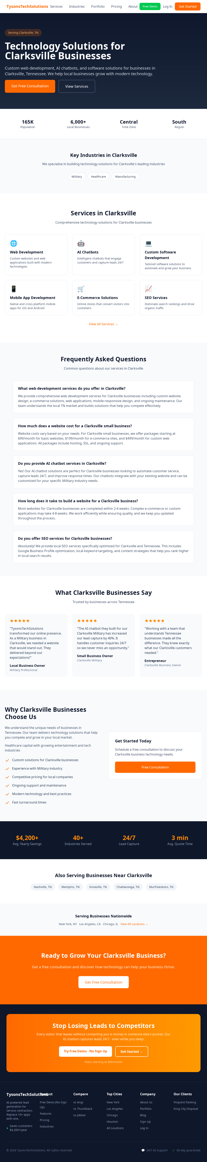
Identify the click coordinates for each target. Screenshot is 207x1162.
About (133, 6)
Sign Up (145, 1121)
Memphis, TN (70, 887)
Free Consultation (155, 767)
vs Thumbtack (82, 1109)
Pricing (116, 6)
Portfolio (98, 6)
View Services (76, 86)
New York (113, 1102)
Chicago (112, 1115)
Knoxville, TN (98, 887)
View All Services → (103, 324)
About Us (146, 1102)
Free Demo (150, 6)
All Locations (115, 1128)
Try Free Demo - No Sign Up (85, 1051)
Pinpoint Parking (185, 1102)
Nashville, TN (43, 887)
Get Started (187, 6)
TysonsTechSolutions (27, 6)
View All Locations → (134, 924)
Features (46, 1113)
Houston (112, 1121)
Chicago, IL (110, 924)
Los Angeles (115, 1109)
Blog (143, 1115)
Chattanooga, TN (128, 887)
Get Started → (131, 1051)
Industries (77, 6)
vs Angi (78, 1102)
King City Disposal (186, 1109)
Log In (167, 6)
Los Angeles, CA (90, 924)
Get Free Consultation (30, 85)
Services (56, 6)
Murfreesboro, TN (161, 887)
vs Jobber (79, 1115)
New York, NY (68, 924)
